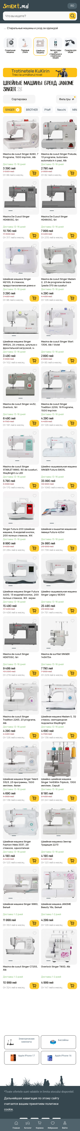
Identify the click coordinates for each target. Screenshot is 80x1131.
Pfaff (47, 109)
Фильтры (65, 99)
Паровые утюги (25, 51)
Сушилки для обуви (70, 51)
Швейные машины (40, 51)
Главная (16, 1128)
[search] (72, 16)
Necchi (61, 109)
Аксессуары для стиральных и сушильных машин (55, 54)
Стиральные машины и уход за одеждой (32, 28)
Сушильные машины (10, 51)
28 (19, 89)
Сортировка (19, 99)
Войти (65, 1128)
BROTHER (32, 109)
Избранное (53, 1128)
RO (72, 5)
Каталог (28, 1128)
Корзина (40, 1128)
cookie (8, 1109)
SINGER (10, 109)
